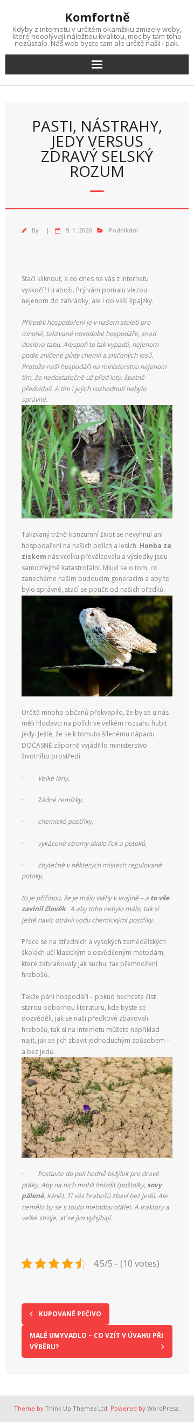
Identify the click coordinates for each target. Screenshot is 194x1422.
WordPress (162, 1408)
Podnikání (123, 230)
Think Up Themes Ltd (76, 1408)
